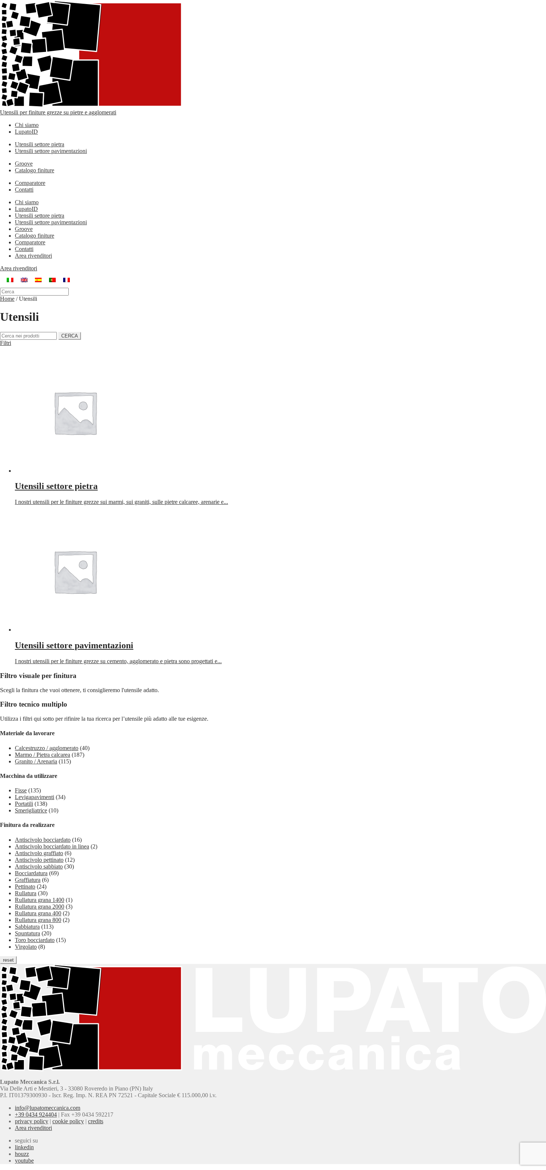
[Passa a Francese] (66, 280)
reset (8, 960)
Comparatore (30, 183)
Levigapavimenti (34, 797)
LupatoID (26, 131)
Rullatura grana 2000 (39, 906)
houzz (22, 1154)
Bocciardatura (31, 873)
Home (7, 299)
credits (95, 1121)
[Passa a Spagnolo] (38, 280)
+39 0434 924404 (36, 1114)
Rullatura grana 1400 (39, 900)
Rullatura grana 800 (38, 920)
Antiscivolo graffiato (39, 853)
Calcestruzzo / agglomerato (46, 748)
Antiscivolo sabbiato (39, 866)
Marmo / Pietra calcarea (42, 755)
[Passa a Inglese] (24, 280)
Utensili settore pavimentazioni (51, 151)
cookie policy (68, 1121)
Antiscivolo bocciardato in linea (52, 846)
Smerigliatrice (31, 810)
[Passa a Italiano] (10, 280)
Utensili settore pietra (39, 144)
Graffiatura (27, 880)
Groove (24, 163)
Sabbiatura (27, 926)
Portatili (24, 804)
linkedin (24, 1147)
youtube (24, 1160)
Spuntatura (27, 933)
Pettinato (25, 886)
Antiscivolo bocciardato (43, 840)
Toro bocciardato (35, 940)
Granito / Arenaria (36, 761)
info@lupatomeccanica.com (47, 1108)
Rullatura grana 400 (38, 913)
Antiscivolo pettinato (39, 860)
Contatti (24, 189)
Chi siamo (27, 125)
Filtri (5, 343)
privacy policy (31, 1121)
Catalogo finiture (34, 170)
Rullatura (25, 893)
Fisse (21, 790)
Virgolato (26, 947)
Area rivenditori (33, 255)
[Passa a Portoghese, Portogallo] (52, 280)
